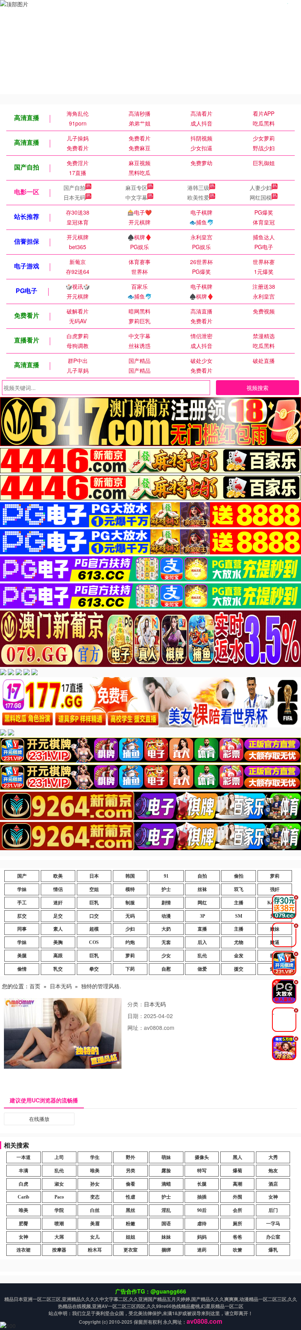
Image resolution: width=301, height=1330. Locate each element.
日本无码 (74, 197)
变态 (95, 1197)
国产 (22, 876)
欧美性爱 (198, 197)
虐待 (202, 1223)
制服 (130, 902)
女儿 (95, 1237)
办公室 (273, 1237)
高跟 (58, 955)
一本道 (23, 1157)
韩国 (130, 876)
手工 (22, 902)
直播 (202, 929)
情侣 (58, 889)
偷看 (130, 1184)
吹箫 (237, 1250)
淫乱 (166, 1210)
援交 (238, 969)
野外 (130, 1157)
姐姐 (130, 1237)
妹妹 (166, 1237)
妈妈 (202, 1237)
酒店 (273, 1184)
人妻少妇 (261, 187)
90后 (202, 1210)
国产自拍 (74, 187)
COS (94, 942)
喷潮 (59, 1223)
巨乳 (94, 902)
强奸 (274, 889)
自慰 (166, 969)
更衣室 (130, 1250)
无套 (166, 942)
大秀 (273, 1157)
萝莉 (274, 876)
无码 (130, 916)
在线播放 (39, 1118)
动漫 (166, 916)
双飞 (238, 889)
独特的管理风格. (101, 986)
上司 (59, 1157)
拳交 (94, 969)
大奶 (166, 929)
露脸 (166, 1170)
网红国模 (261, 197)
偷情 (22, 969)
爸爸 (237, 1237)
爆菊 (237, 1170)
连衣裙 (23, 1250)
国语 (166, 1223)
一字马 (273, 1223)
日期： (135, 1016)
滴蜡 (166, 1184)
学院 (59, 1210)
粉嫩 (130, 1223)
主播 (238, 902)
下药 (130, 969)
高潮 (237, 1184)
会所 (237, 1210)
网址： (135, 1027)
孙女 (95, 1184)
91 (166, 876)
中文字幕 (136, 197)
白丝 (95, 1210)
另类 (130, 1170)
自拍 (202, 876)
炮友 (273, 1170)
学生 (95, 1157)
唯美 (95, 1170)
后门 (273, 1210)
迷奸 (58, 902)
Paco (59, 1197)
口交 (94, 916)
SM (238, 916)
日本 (94, 876)
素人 (58, 929)
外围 (237, 1197)
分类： (135, 1004)
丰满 (23, 1170)
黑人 (237, 1157)
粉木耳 (95, 1250)
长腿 (202, 1184)
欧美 (58, 876)
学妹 (22, 889)
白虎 (23, 1184)
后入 (202, 942)
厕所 (237, 1223)
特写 (202, 1170)
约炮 (130, 942)
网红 (202, 902)
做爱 (202, 969)
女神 (273, 1197)
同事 (22, 929)
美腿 (22, 955)
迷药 (202, 1250)
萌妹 (166, 1157)
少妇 (130, 929)
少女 (166, 955)
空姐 (94, 889)
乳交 (58, 969)
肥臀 (23, 1223)
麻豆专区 (136, 187)
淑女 (59, 1184)
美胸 (58, 942)
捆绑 (166, 1250)
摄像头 (202, 1157)
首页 (34, 986)
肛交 (22, 916)
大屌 (59, 1237)
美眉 (95, 1223)
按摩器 (59, 1250)
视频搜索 (257, 388)
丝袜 (202, 889)
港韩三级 (198, 187)
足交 (58, 916)
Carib (23, 1197)
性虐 (130, 1197)
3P (202, 916)
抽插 (202, 1197)
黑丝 (130, 1210)
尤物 (238, 942)
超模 (94, 929)
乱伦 (202, 955)
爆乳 (273, 1250)
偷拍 (238, 876)
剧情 (166, 902)
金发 (238, 955)
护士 (166, 889)
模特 (130, 889)
